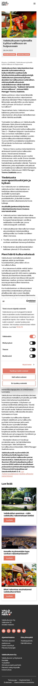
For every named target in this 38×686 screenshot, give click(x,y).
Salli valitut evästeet (19, 377)
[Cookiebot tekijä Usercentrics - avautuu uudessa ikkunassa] (27, 301)
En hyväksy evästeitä (19, 383)
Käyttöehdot (24, 680)
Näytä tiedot (26, 364)
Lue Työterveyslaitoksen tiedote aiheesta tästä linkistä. (17, 473)
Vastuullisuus (23, 54)
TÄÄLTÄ (19, 327)
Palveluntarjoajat (9, 648)
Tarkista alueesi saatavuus (8, 642)
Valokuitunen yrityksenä (12, 658)
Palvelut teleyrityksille (11, 667)
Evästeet (8, 682)
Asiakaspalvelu (27, 641)
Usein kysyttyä (8, 645)
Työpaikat (6, 663)
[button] (34, 3)
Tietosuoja (12, 680)
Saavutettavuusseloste (24, 682)
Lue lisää (10, 520)
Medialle (5, 660)
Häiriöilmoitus (26, 643)
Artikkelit (11, 62)
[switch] (33, 343)
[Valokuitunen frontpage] (5, 3)
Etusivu (4, 62)
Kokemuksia (6, 670)
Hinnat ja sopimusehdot (11, 665)
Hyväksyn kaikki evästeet (19, 371)
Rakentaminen (9, 54)
